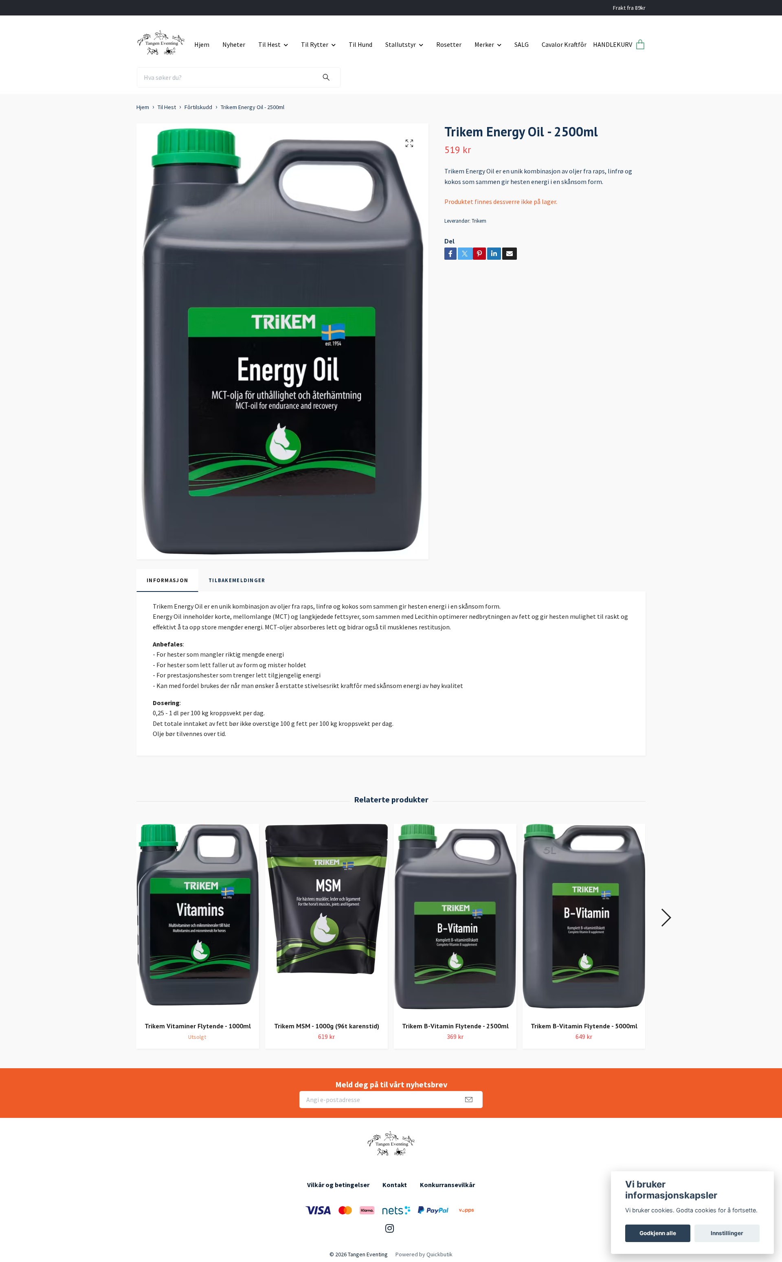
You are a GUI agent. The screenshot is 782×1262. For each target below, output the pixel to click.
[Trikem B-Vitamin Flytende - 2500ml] (455, 919)
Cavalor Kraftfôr (564, 44)
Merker (484, 44)
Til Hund (360, 44)
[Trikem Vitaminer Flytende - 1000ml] (197, 919)
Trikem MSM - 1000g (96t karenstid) (326, 1026)
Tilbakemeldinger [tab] (237, 580)
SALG (521, 44)
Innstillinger (727, 1233)
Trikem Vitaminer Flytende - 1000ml (198, 1026)
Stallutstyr (400, 44)
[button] (665, 918)
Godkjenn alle (657, 1233)
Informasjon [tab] (167, 580)
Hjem (201, 44)
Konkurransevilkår (447, 1185)
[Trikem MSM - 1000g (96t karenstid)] (326, 919)
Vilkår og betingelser (338, 1185)
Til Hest (269, 44)
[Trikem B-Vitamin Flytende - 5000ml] (584, 919)
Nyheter (233, 44)
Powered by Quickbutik (424, 1254)
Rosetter (448, 44)
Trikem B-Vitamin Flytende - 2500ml (455, 1026)
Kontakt (394, 1185)
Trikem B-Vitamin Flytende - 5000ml (584, 1026)
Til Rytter (314, 44)
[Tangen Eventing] (162, 41)
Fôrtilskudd (198, 107)
